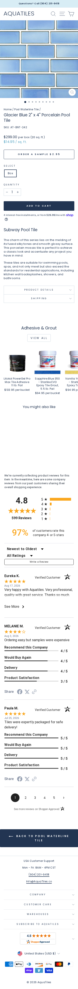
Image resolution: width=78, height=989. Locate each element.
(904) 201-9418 (39, 874)
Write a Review (39, 561)
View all (39, 338)
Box (10, 173)
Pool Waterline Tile (26, 109)
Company (38, 894)
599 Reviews (25, 518)
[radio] (57, 499)
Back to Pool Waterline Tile (42, 838)
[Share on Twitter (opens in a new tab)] (27, 692)
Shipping (39, 298)
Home (7, 109)
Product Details (39, 289)
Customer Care (38, 904)
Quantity (12, 184)
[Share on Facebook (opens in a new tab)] (19, 692)
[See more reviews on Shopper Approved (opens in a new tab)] (34, 692)
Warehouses (38, 914)
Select (10, 166)
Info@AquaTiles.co (39, 881)
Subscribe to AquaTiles (37, 924)
